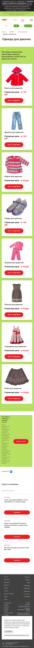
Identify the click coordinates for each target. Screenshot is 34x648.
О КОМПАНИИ (7, 603)
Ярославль (27, 591)
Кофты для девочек (13, 177)
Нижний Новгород (9, 593)
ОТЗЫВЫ (6, 615)
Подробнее (17, 512)
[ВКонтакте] (11, 472)
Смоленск (27, 577)
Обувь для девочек (13, 218)
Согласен (8, 631)
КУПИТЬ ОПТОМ (8, 613)
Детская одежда (22, 32)
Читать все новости (8, 490)
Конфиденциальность (24, 606)
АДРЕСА (6, 605)
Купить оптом (28, 25)
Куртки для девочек (14, 88)
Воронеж (6, 585)
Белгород (6, 579)
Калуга (6, 588)
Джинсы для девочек (14, 132)
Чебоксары (27, 585)
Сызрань (27, 579)
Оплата (28, 603)
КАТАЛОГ (12, 32)
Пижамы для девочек (14, 263)
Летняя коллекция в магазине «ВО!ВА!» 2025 (16, 548)
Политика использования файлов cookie (23, 610)
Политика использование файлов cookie (16, 635)
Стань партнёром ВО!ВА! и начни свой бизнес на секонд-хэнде (16, 501)
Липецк (6, 591)
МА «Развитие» (9, 644)
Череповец (27, 588)
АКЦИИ (6, 611)
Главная (4, 32)
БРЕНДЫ (6, 609)
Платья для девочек (14, 305)
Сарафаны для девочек (15, 347)
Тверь (28, 582)
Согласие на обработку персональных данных (23, 614)
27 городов (27, 596)
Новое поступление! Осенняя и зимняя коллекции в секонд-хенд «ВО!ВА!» (15, 525)
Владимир (7, 582)
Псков (5, 599)
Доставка (27, 604)
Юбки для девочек (13, 388)
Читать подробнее (14, 100)
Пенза (5, 596)
